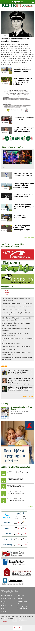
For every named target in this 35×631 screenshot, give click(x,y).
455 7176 (9, 595)
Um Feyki (3, 601)
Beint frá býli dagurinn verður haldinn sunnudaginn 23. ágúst (21, 228)
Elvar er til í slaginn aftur (9, 349)
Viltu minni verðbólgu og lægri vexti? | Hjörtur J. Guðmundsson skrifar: (16, 334)
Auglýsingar (4, 611)
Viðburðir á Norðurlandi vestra (15, 467)
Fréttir (6, 290)
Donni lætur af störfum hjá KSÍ (11, 343)
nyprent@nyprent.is (23, 608)
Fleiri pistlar (28, 396)
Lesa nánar (4, 622)
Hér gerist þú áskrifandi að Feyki (21, 408)
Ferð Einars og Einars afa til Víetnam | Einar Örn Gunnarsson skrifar (23, 186)
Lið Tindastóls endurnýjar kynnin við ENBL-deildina (22, 174)
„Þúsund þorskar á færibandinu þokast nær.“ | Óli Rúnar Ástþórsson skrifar (16, 319)
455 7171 (13, 598)
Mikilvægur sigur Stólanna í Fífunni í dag (23, 118)
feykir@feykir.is (9, 606)
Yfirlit (30, 507)
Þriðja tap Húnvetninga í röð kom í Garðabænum (23, 195)
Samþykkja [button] (17, 628)
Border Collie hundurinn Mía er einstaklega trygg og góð (23, 207)
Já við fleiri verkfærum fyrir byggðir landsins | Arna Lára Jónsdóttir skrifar (23, 130)
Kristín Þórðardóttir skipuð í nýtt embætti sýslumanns (15, 40)
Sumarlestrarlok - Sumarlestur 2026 (18, 473)
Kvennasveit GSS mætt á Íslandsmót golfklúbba (16, 346)
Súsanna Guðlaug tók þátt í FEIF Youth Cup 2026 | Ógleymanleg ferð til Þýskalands (23, 81)
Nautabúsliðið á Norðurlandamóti (19, 216)
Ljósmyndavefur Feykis (12, 147)
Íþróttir (6, 295)
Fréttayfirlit (29, 237)
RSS (2, 608)
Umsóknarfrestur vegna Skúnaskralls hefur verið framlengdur (16, 329)
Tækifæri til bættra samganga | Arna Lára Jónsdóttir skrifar (17, 339)
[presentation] (3, 167)
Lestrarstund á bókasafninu (15, 480)
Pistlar (6, 293)
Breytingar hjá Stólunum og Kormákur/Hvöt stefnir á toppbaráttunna (17, 359)
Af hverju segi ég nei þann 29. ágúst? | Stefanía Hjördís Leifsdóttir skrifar (16, 324)
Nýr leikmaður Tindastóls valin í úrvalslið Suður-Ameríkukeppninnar (16, 353)
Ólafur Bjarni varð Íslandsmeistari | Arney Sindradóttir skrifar (22, 70)
